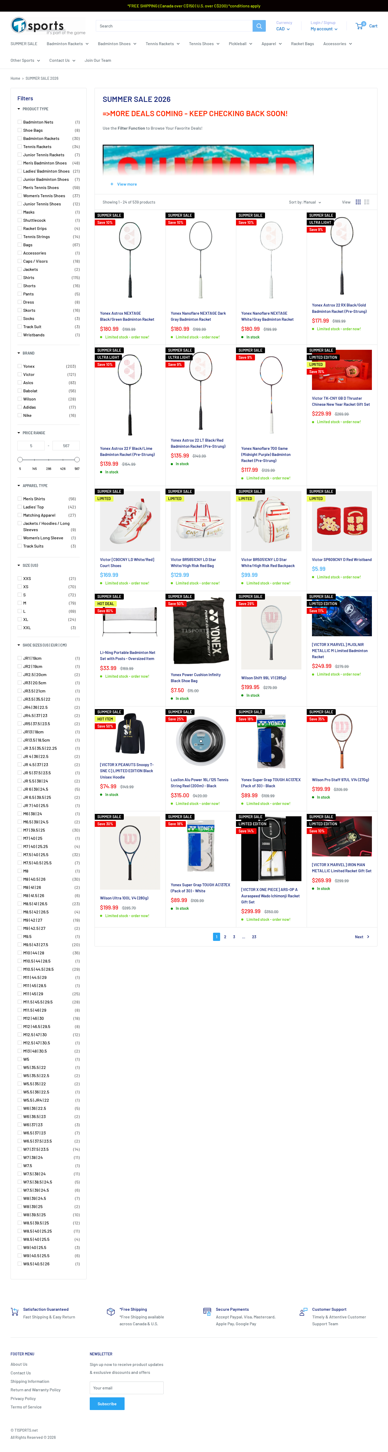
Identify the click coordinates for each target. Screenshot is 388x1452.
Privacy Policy (23, 1398)
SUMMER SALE (24, 43)
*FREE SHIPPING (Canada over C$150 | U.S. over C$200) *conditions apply (194, 5)
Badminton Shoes (114, 43)
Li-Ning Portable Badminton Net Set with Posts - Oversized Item (127, 655)
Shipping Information (30, 1381)
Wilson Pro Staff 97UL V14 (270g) (340, 779)
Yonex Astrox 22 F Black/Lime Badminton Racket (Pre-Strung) (127, 451)
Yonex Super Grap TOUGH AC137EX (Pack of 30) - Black (271, 782)
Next (359, 936)
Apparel (269, 43)
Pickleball (238, 43)
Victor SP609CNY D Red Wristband (342, 559)
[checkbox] (51, 122)
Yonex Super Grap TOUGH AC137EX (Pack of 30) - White (200, 887)
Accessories (334, 43)
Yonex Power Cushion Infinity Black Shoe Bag (196, 677)
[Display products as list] (367, 202)
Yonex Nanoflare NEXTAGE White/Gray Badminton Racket (267, 316)
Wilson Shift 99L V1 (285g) (263, 677)
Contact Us (59, 60)
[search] (174, 26)
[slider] (20, 459)
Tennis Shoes (201, 43)
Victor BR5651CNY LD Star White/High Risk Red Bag (193, 562)
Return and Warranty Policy (36, 1389)
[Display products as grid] (358, 202)
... (243, 936)
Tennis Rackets (160, 43)
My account (322, 28)
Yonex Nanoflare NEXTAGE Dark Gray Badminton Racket (198, 316)
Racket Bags (302, 43)
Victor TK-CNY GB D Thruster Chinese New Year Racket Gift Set (341, 401)
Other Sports (22, 60)
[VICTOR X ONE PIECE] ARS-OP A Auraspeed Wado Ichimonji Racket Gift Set (270, 895)
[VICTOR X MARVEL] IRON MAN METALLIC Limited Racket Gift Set (342, 867)
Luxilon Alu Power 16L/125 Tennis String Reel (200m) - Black (199, 782)
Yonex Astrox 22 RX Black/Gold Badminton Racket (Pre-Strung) (339, 308)
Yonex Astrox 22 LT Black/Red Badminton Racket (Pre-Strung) (198, 443)
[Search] (259, 26)
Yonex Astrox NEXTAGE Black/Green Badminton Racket (127, 316)
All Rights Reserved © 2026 (33, 1437)
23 (254, 936)
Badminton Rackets (65, 43)
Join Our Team (98, 60)
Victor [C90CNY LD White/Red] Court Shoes (127, 562)
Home (15, 78)
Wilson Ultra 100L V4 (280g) (124, 897)
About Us (19, 1363)
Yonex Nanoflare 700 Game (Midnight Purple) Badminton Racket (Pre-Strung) (266, 454)
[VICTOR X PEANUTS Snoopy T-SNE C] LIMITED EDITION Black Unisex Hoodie (127, 770)
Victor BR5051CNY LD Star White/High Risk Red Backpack (268, 562)
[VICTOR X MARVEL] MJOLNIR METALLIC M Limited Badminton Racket (340, 650)
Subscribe (107, 1403)
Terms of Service (26, 1406)
